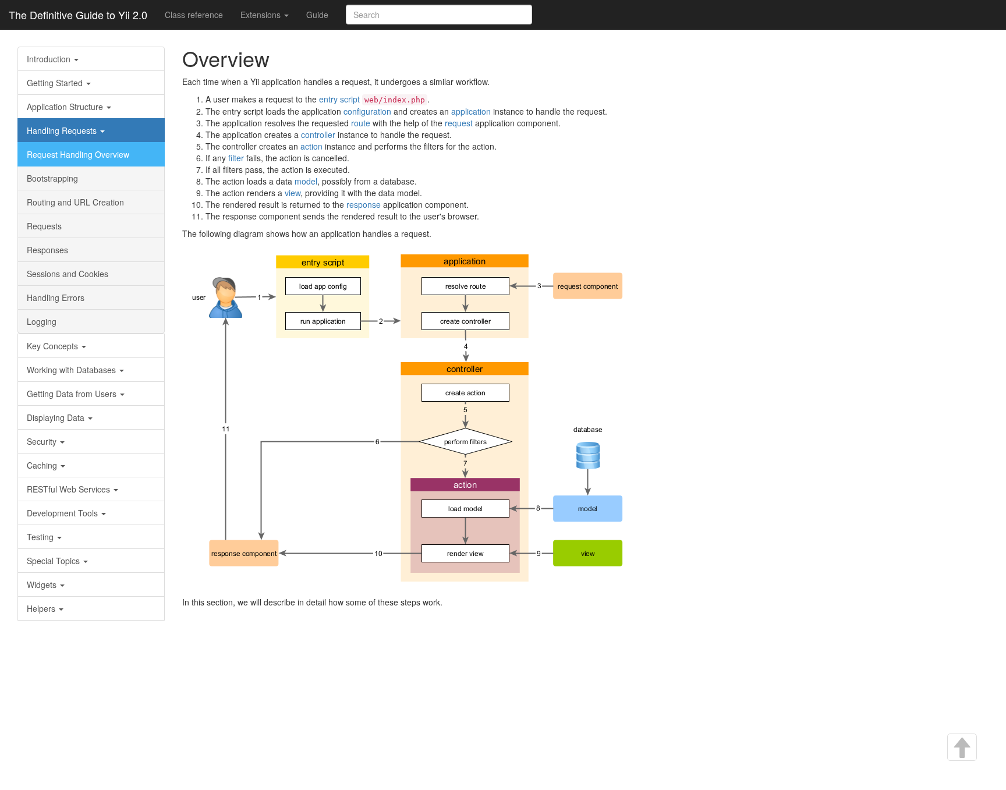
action (311, 146)
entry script (339, 99)
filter (236, 158)
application (471, 111)
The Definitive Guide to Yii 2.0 (78, 14)
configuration (367, 111)
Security (43, 441)
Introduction (50, 59)
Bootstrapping (52, 178)
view (292, 193)
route (360, 123)
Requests (44, 226)
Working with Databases (72, 369)
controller (318, 134)
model (306, 181)
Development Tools (63, 513)
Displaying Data (57, 417)
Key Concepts (53, 346)
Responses (47, 250)
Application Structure (66, 106)
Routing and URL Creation (75, 202)
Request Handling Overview (78, 154)
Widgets (43, 584)
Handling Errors (55, 297)
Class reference (194, 14)
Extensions (261, 14)
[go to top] (961, 748)
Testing (41, 537)
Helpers (42, 608)
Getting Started (56, 82)
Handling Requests (63, 130)
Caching (43, 465)
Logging (41, 321)
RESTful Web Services (69, 489)
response (363, 204)
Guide (317, 14)
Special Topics (54, 560)
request (459, 123)
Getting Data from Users (73, 393)
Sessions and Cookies (67, 273)
